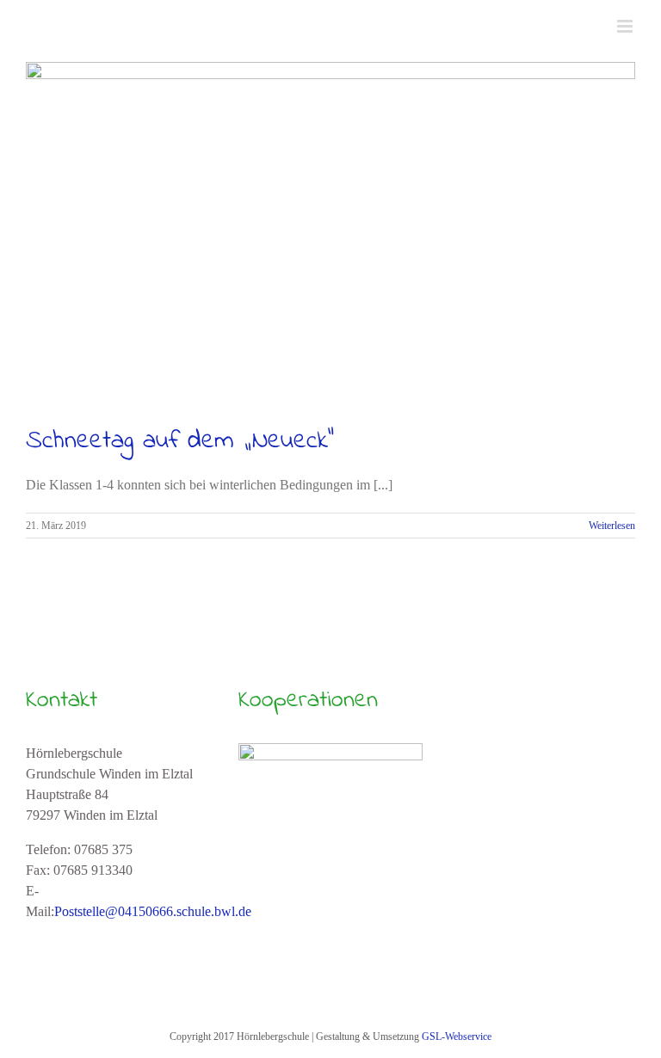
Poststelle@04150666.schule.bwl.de (152, 911)
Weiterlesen (612, 526)
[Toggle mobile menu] (626, 26)
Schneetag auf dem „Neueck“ (180, 441)
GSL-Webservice (456, 1036)
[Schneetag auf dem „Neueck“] (330, 233)
